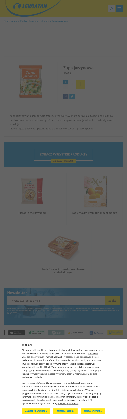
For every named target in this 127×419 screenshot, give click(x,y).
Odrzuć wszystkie (93, 411)
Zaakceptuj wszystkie (36, 411)
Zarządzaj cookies (65, 411)
